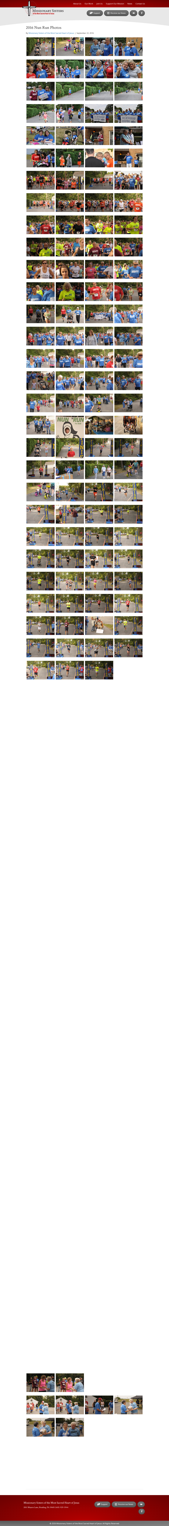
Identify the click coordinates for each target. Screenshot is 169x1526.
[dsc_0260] (128, 1226)
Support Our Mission (115, 3)
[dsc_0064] (99, 224)
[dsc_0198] (70, 892)
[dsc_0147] (99, 603)
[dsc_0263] (99, 1249)
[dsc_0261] (40, 1249)
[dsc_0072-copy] (99, 269)
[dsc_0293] (40, 1427)
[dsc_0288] (128, 1382)
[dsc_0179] (99, 781)
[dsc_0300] (128, 1449)
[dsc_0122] (99, 469)
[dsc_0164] (128, 692)
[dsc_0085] (128, 314)
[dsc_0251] (99, 1182)
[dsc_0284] (128, 1360)
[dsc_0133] (40, 536)
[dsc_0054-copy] (99, 180)
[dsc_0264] (128, 1249)
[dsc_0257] (40, 1226)
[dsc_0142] (70, 581)
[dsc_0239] (99, 1115)
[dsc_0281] (40, 1360)
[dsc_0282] (70, 1360)
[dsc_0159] (99, 670)
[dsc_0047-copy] (70, 158)
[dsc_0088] (70, 336)
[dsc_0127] (128, 492)
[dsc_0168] (128, 714)
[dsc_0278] (70, 1338)
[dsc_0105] (128, 403)
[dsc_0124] (40, 492)
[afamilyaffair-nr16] (40, 46)
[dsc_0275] (99, 1315)
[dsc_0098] (99, 380)
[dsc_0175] (99, 759)
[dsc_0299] (99, 1449)
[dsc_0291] (99, 1405)
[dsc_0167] (99, 714)
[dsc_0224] (128, 1026)
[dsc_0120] (70, 469)
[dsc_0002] (128, 46)
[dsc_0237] (40, 1115)
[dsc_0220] (128, 1004)
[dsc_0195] (99, 870)
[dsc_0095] (128, 358)
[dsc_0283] (99, 1360)
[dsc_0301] (40, 1471)
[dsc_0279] (99, 1338)
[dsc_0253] (40, 1204)
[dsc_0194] (70, 870)
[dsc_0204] (128, 915)
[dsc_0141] (40, 581)
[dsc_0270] (70, 1293)
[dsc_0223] (99, 1026)
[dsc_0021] (99, 91)
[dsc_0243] (99, 1137)
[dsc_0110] (70, 437)
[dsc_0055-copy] (128, 180)
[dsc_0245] (40, 1160)
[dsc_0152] (128, 625)
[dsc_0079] (70, 314)
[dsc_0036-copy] (128, 113)
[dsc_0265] (40, 1271)
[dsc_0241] (40, 1137)
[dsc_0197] (40, 892)
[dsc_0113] (40, 447)
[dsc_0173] (40, 759)
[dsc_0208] (128, 937)
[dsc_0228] (128, 1048)
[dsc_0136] (128, 536)
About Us (77, 3)
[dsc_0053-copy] (70, 180)
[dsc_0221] (40, 1026)
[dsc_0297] (40, 1449)
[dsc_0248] (128, 1160)
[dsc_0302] (70, 1471)
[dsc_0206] (70, 937)
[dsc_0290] (70, 1405)
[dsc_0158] (70, 670)
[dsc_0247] (99, 1160)
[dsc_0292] (128, 1405)
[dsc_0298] (70, 1449)
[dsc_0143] (99, 581)
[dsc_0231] (99, 1071)
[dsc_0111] (99, 425)
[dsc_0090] (128, 336)
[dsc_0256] (128, 1204)
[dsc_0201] (40, 915)
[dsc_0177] (40, 781)
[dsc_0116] (99, 447)
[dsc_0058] (40, 202)
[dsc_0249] (40, 1182)
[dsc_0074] (40, 291)
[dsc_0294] (70, 1427)
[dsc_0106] (40, 425)
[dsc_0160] (128, 670)
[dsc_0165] (40, 714)
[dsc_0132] (128, 514)
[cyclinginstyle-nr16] (70, 46)
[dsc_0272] (128, 1293)
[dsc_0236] (128, 1093)
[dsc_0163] (99, 692)
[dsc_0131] (99, 514)
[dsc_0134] (70, 536)
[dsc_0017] (40, 91)
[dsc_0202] (70, 915)
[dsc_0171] (99, 737)
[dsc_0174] (70, 759)
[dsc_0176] (128, 759)
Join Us (99, 3)
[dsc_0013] (99, 69)
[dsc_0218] (70, 1004)
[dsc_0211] (99, 959)
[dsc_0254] (70, 1204)
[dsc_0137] (40, 558)
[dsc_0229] (40, 1071)
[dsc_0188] (128, 826)
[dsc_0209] (40, 959)
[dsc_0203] (99, 915)
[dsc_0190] (70, 848)
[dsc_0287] (99, 1382)
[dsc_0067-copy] (70, 247)
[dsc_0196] (128, 870)
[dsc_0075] (70, 291)
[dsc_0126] (99, 492)
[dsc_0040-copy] (70, 135)
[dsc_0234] (70, 1093)
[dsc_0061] (128, 202)
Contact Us (140, 3)
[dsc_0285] (40, 1382)
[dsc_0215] (99, 982)
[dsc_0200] (128, 892)
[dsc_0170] (70, 737)
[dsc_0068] (99, 247)
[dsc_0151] (99, 625)
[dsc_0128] (40, 514)
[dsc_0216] (128, 982)
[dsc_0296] (128, 1427)
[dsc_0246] (70, 1160)
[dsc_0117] (128, 447)
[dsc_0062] (40, 224)
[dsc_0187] (99, 826)
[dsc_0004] (40, 69)
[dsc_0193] (40, 870)
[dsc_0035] (99, 113)
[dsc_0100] (40, 403)
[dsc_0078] (40, 314)
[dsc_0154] (70, 648)
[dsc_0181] (40, 803)
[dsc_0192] (128, 848)
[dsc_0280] (128, 1338)
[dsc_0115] (70, 447)
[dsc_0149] (40, 625)
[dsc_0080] (99, 314)
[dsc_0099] (128, 380)
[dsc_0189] (40, 848)
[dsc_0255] (99, 1204)
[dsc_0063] (70, 224)
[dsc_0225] (40, 1048)
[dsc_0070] (40, 269)
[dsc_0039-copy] (40, 135)
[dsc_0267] (99, 1271)
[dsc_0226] (70, 1048)
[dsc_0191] (99, 848)
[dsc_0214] (70, 982)
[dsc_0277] (40, 1338)
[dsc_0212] (128, 959)
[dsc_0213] (40, 982)
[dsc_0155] (99, 648)
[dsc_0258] (70, 1226)
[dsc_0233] (40, 1093)
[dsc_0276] (128, 1315)
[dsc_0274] (70, 1315)
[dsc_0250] (70, 1182)
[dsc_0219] (99, 1004)
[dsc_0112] (128, 425)
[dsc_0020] (70, 91)
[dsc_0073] (128, 269)
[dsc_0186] (70, 826)
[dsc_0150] (70, 625)
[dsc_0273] (40, 1315)
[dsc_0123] (128, 469)
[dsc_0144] (128, 581)
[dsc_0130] (70, 514)
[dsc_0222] (70, 1026)
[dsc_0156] (128, 648)
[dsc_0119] (40, 469)
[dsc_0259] (99, 1226)
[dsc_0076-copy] (99, 291)
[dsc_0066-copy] (40, 247)
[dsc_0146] (70, 603)
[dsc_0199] (99, 892)
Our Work (89, 3)
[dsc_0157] (40, 670)
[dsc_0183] (99, 803)
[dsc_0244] (128, 1137)
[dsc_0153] (40, 648)
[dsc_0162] (70, 692)
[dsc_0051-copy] (40, 180)
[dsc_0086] (40, 336)
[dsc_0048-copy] (99, 158)
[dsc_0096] (40, 380)
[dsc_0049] (128, 158)
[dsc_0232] (128, 1071)
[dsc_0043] (128, 135)
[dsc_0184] (128, 803)
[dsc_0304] (99, 1471)
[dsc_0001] (99, 46)
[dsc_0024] (128, 91)
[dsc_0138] (70, 558)
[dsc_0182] (70, 803)
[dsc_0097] (70, 380)
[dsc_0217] (40, 1004)
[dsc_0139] (99, 558)
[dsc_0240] (128, 1115)
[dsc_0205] (40, 937)
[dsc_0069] (128, 247)
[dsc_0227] (99, 1048)
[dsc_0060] (99, 202)
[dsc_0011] (70, 69)
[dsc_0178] (70, 781)
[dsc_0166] (70, 714)
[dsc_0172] (128, 737)
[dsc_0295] (99, 1427)
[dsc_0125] (70, 492)
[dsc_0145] (40, 603)
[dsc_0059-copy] (70, 202)
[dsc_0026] (40, 113)
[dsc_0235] (99, 1093)
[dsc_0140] (128, 558)
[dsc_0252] (128, 1182)
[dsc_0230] (70, 1071)
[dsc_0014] (128, 69)
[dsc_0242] (70, 1137)
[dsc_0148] (128, 603)
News (129, 3)
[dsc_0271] (99, 1293)
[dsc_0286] (70, 1382)
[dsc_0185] (40, 826)
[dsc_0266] (70, 1271)
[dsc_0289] (40, 1405)
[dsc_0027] (70, 113)
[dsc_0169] (40, 737)
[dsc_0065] (128, 224)
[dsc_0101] (70, 403)
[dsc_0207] (99, 937)
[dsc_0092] (70, 358)
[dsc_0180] (128, 781)
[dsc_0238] (70, 1115)
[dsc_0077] (128, 291)
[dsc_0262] (70, 1249)
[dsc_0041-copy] (99, 135)
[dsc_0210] (70, 959)
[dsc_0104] (99, 403)
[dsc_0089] (99, 336)
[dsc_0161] (40, 692)
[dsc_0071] (70, 269)
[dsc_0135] (99, 536)
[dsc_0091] (40, 358)
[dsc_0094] (99, 358)
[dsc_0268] (128, 1271)
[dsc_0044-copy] (40, 158)
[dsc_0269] (40, 1293)
